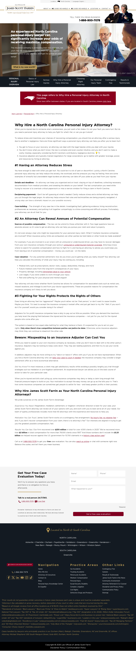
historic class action (92, 436)
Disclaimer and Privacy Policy (112, 587)
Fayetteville (59, 542)
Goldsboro (70, 542)
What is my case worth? (24, 67)
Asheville (29, 542)
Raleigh (49, 545)
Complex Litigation (77, 587)
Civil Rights (74, 590)
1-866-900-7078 (89, 20)
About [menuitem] (45, 8)
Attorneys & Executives (46, 575)
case (102, 436)
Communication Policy (110, 590)
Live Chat (41, 501)
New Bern (39, 545)
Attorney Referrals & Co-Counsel (114, 584)
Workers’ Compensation (79, 578)
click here (107, 101)
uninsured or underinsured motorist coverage (83, 245)
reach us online (82, 442)
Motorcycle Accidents (78, 575)
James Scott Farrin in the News (113, 578)
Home (40, 569)
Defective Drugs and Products (81, 593)
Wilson (82, 545)
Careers (105, 572)
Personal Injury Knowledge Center (50, 584)
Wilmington (73, 545)
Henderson (104, 542)
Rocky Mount (60, 545)
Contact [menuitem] (105, 8)
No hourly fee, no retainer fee (103, 418)
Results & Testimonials (110, 575)
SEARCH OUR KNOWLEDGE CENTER (21, 564)
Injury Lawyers (17, 114)
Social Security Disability (79, 584)
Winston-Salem (93, 545)
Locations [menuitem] (94, 8)
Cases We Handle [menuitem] (60, 8)
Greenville (93, 542)
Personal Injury (29, 114)
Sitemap (105, 593)
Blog (40, 581)
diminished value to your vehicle (56, 272)
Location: (53, 1)
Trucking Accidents (77, 572)
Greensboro (82, 542)
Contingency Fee (108, 569)
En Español (42, 587)
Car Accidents (75, 569)
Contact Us (42, 578)
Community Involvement (111, 581)
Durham (48, 542)
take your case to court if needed (66, 358)
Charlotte (39, 542)
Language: (76, 1)
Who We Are (43, 572)
